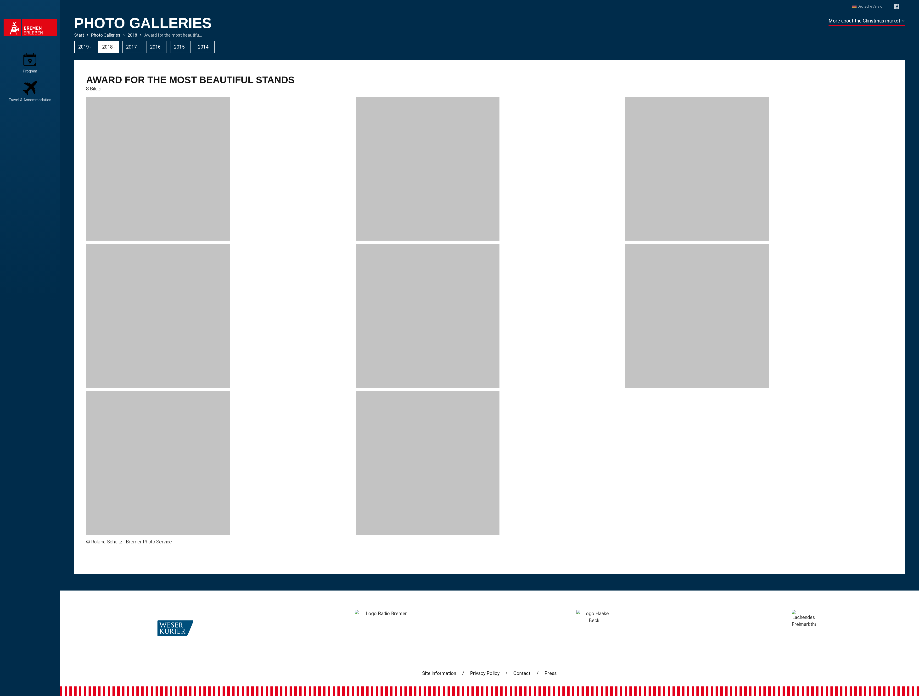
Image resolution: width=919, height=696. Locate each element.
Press (550, 673)
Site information (439, 673)
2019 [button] (83, 47)
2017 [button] (131, 47)
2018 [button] (107, 47)
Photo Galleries (105, 35)
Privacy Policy (484, 673)
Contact (522, 673)
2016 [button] (155, 47)
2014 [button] (203, 47)
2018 (132, 35)
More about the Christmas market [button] (865, 21)
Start (79, 35)
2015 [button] (179, 47)
